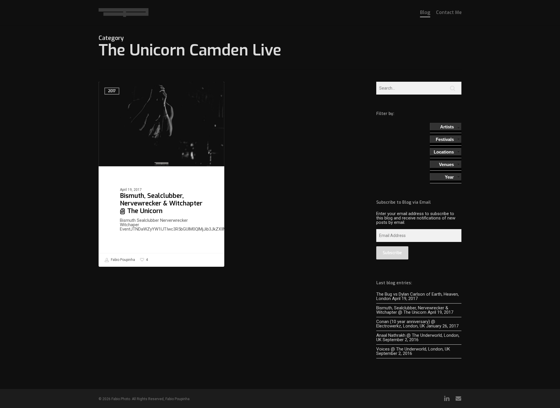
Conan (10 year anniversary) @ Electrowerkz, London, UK (405, 324)
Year (449, 177)
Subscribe (392, 253)
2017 (112, 91)
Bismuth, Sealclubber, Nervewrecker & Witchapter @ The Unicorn (412, 310)
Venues (446, 164)
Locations (444, 151)
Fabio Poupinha (122, 260)
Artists (447, 126)
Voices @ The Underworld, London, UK (413, 349)
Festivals (445, 139)
